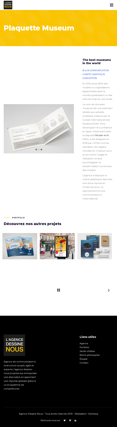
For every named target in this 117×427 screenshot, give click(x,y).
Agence (84, 343)
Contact (84, 362)
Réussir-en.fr (102, 135)
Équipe (83, 359)
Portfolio (84, 347)
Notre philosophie (90, 355)
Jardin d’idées (87, 351)
